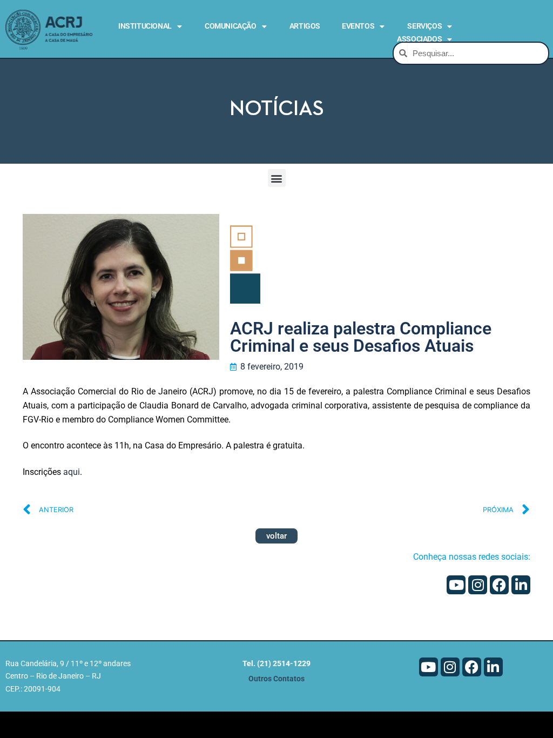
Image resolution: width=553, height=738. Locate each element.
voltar (276, 536)
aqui (71, 472)
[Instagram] (477, 584)
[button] (277, 178)
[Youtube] (456, 584)
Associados (419, 39)
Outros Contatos (276, 678)
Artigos (304, 26)
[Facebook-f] (499, 584)
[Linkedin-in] (520, 584)
